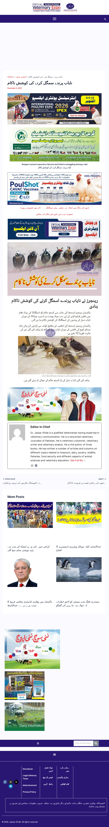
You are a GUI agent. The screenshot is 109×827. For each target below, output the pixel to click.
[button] (105, 18)
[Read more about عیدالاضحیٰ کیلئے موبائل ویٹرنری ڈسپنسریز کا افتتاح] (79, 515)
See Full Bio (76, 460)
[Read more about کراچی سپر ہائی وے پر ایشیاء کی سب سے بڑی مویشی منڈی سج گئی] (30, 515)
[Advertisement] (54, 42)
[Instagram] (32, 465)
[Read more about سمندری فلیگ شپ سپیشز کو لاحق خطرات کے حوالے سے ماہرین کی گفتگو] (79, 569)
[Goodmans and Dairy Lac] (54, 404)
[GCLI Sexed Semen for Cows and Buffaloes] (54, 144)
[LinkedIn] (36, 465)
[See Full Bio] (84, 460)
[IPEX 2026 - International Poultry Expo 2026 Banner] (54, 109)
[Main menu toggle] (54, 18)
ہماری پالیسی (63, 777)
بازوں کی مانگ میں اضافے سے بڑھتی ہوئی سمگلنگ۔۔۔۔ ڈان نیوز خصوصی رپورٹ (54, 208)
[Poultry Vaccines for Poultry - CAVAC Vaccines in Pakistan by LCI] (54, 188)
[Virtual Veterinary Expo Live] (54, 229)
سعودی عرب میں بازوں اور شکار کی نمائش (54, 214)
